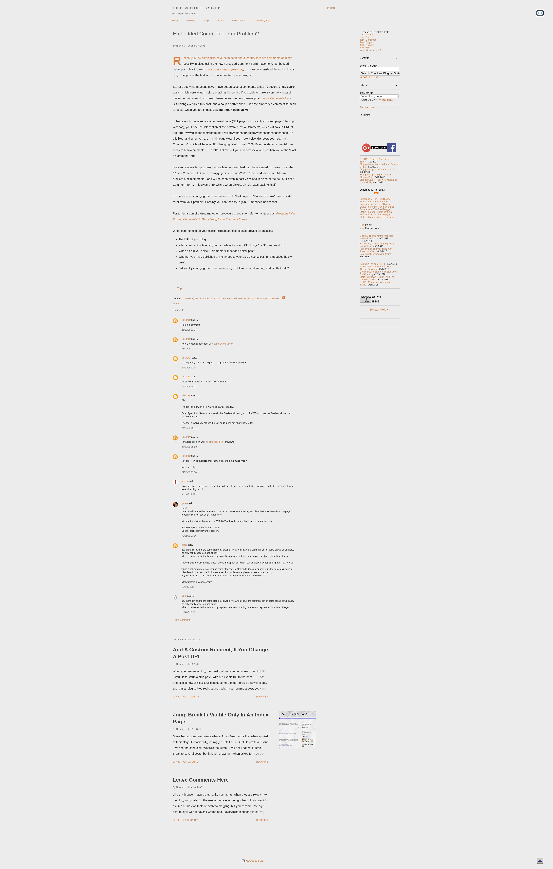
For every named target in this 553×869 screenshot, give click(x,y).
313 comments (190, 820)
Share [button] (176, 303)
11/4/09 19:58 (188, 612)
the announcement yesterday (224, 69)
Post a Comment (181, 620)
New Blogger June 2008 (207, 298)
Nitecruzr (186, 320)
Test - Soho (365, 47)
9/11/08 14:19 (188, 494)
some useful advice (224, 344)
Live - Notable (367, 34)
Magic (206, 20)
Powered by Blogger (255, 860)
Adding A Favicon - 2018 (372, 264)
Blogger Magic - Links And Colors (377, 169)
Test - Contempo (368, 40)
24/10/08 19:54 (189, 472)
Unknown (186, 358)
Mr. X (184, 596)
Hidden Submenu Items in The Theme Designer (375, 267)
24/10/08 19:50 (189, 447)
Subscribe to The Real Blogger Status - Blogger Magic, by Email (376, 210)
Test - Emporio (367, 42)
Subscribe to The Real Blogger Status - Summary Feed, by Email (377, 205)
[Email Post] (284, 298)
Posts (368, 224)
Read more (262, 697)
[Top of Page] (540, 861)
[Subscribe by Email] (540, 13)
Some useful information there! (375, 254)
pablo (184, 545)
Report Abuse (367, 107)
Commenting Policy (262, 20)
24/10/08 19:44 (189, 428)
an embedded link (215, 442)
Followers (190, 20)
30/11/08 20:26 (189, 536)
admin (184, 481)
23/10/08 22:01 (189, 348)
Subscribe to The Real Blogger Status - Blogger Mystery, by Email (377, 215)
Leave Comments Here (201, 780)
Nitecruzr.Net (271, 298)
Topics (221, 20)
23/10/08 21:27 (189, 330)
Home (175, 20)
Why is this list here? (370, 50)
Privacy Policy (238, 20)
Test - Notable (367, 45)
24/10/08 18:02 (189, 386)
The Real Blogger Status (196, 8)
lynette (184, 503)
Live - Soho (365, 37)
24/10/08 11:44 (189, 367)
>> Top (177, 288)
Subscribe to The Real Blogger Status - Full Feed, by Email (375, 200)
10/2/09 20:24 (188, 587)
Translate (387, 99)
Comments (187, 298)
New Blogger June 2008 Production (242, 298)
